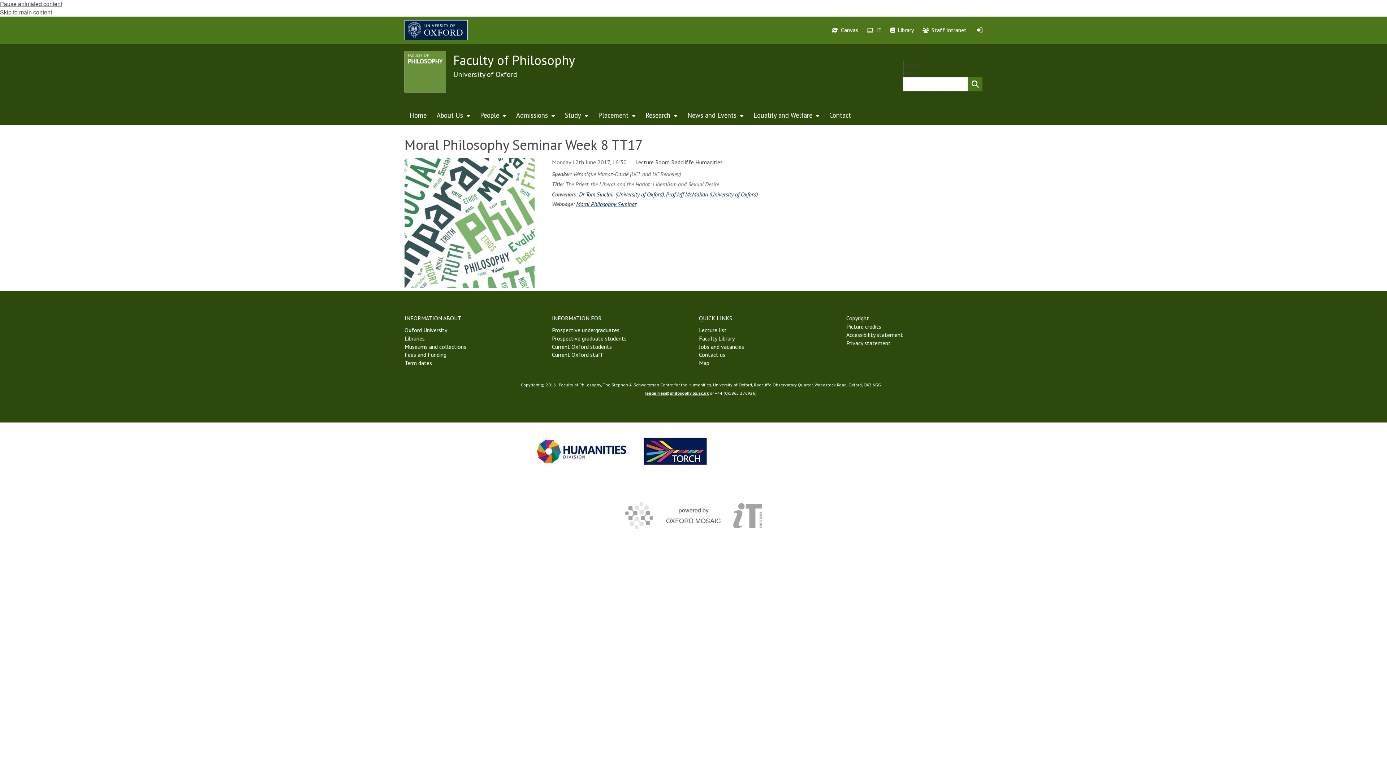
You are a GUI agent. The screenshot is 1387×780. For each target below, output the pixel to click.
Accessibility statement (874, 334)
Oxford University (426, 330)
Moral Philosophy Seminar (606, 204)
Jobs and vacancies (721, 346)
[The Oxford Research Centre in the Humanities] (675, 451)
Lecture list (713, 330)
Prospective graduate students (589, 338)
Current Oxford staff (577, 354)
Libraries (415, 338)
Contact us (712, 354)
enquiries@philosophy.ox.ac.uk (677, 393)
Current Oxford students (582, 346)
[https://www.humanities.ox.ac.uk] (581, 451)
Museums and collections (435, 346)
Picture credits (863, 326)
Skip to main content (26, 12)
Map (704, 363)
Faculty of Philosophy (514, 60)
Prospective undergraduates (585, 330)
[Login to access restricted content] (979, 30)
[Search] (975, 84)
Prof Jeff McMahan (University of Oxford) (712, 194)
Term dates (418, 363)
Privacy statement (868, 343)
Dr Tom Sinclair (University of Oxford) (621, 194)
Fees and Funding (425, 354)
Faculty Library (717, 338)
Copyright (857, 318)
